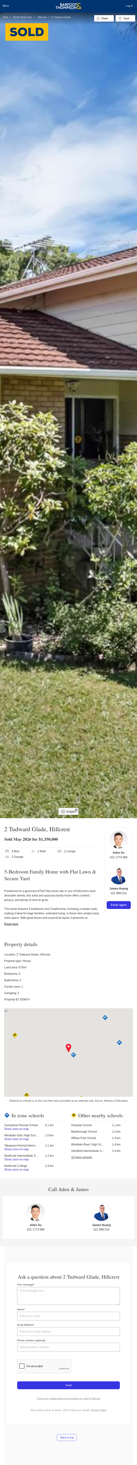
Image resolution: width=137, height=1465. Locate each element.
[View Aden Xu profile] (119, 840)
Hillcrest (42, 17)
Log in (129, 5)
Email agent (118, 905)
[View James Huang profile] (119, 876)
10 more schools (81, 1157)
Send (68, 1385)
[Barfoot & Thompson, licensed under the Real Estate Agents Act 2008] (68, 4)
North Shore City (22, 17)
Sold (5, 17)
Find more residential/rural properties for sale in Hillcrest (68, 1398)
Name (20, 1309)
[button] (68, 1048)
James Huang (118, 888)
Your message (25, 1284)
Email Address (25, 1324)
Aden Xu (119, 852)
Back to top (67, 1437)
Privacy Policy (99, 1410)
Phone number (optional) (31, 1340)
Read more (11, 924)
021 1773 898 (118, 857)
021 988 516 (119, 893)
